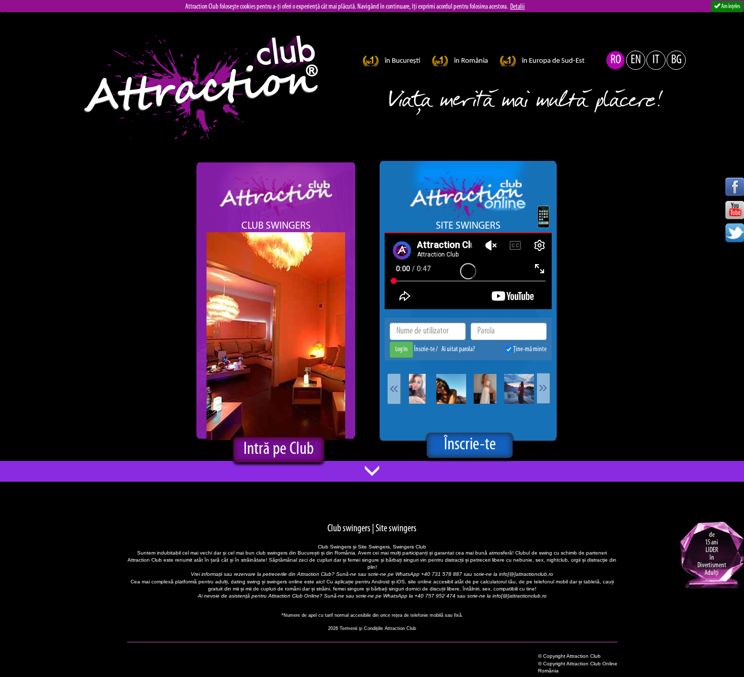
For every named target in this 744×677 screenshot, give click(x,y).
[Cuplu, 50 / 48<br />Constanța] (519, 389)
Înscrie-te (425, 349)
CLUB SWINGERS (276, 226)
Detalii (517, 7)
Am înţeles (730, 7)
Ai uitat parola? (458, 349)
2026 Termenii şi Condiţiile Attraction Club (372, 628)
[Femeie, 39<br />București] (417, 389)
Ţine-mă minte (529, 349)
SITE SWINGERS (468, 226)
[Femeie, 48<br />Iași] (451, 389)
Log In (401, 349)
